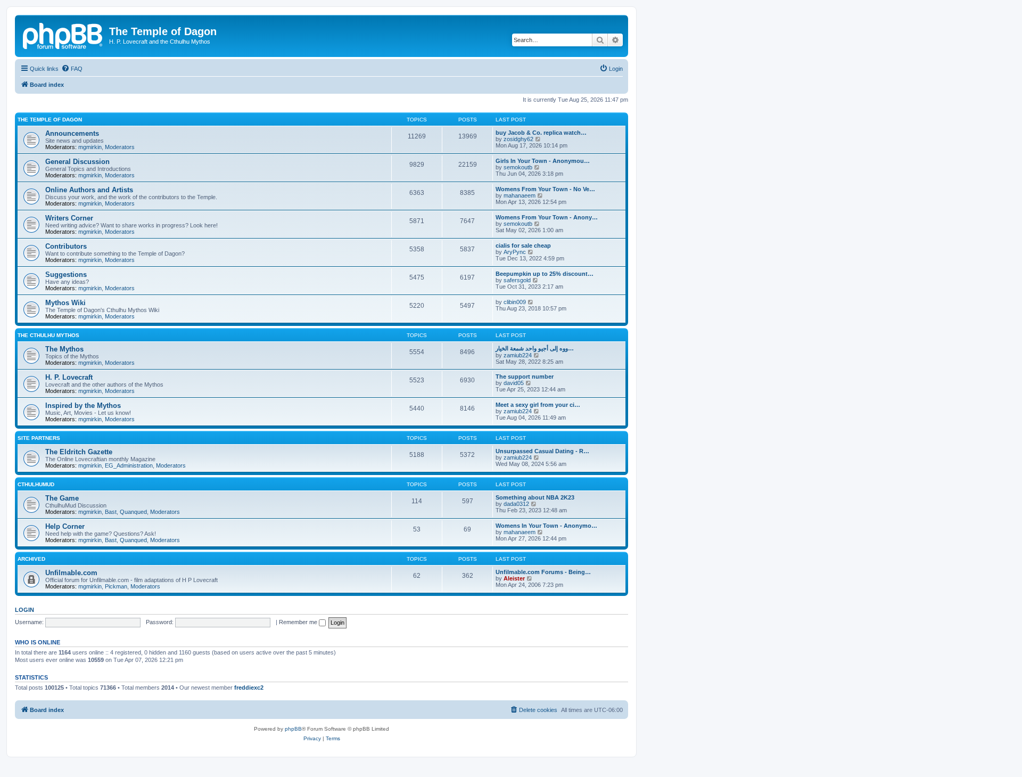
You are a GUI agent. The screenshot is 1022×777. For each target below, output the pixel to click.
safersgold (517, 280)
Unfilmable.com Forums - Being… (543, 572)
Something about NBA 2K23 (535, 497)
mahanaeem (519, 195)
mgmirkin (90, 147)
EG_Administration (129, 465)
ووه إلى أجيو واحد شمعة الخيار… (535, 348)
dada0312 (516, 504)
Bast (111, 512)
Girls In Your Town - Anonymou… (543, 161)
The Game (62, 498)
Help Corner (65, 526)
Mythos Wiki (65, 303)
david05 (514, 383)
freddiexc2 (248, 687)
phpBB (293, 729)
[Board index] (63, 35)
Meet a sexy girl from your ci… (538, 405)
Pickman (116, 586)
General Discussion (77, 162)
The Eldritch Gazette (78, 452)
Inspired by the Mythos (83, 406)
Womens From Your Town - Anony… (547, 217)
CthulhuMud (36, 484)
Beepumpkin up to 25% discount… (545, 274)
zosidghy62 (518, 139)
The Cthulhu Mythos (48, 335)
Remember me (299, 622)
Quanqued (133, 512)
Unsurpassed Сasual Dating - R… (542, 451)
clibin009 (515, 302)
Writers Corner (69, 218)
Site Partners (39, 438)
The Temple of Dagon (50, 119)
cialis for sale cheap (523, 245)
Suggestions (66, 275)
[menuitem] (72, 68)
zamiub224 (518, 355)
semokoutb (518, 167)
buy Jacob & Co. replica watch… (541, 132)
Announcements (72, 133)
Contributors (66, 246)
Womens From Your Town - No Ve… (545, 189)
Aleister (514, 578)
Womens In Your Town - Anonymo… (546, 525)
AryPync (515, 252)
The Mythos (64, 349)
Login (24, 610)
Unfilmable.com (71, 573)
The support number (525, 376)
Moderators (120, 147)
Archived (31, 559)
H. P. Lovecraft (69, 377)
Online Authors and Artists (89, 190)
